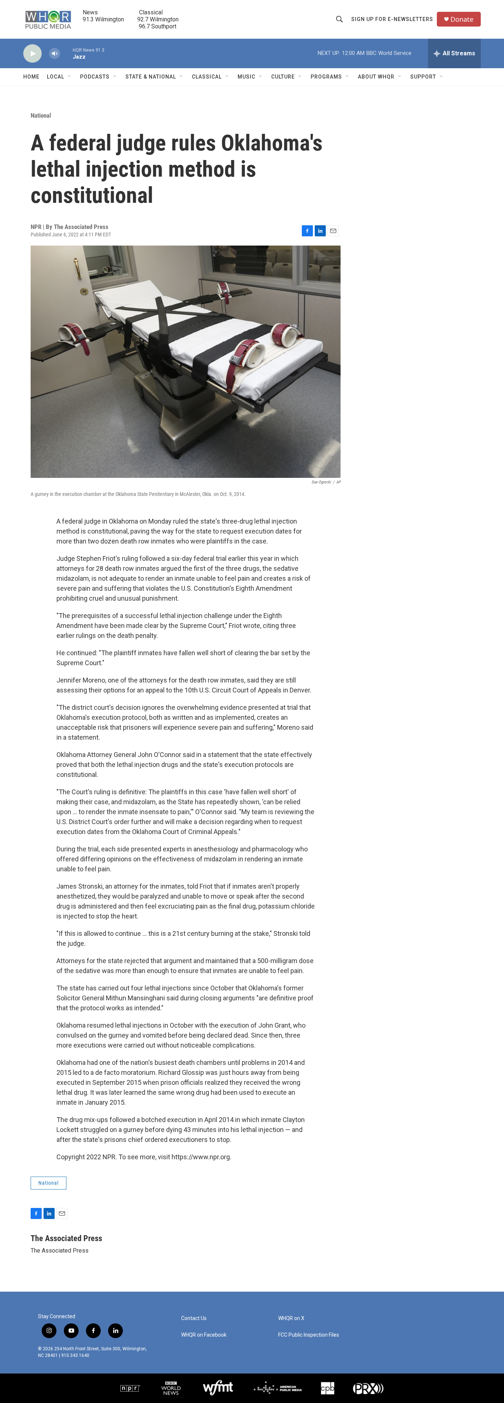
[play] (32, 53)
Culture (283, 77)
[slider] (66, 53)
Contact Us (194, 1318)
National (41, 115)
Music (246, 77)
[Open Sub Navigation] (70, 77)
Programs (326, 77)
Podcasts (95, 77)
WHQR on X (291, 1318)
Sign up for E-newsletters (392, 19)
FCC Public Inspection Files (308, 1335)
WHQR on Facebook (204, 1335)
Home (31, 77)
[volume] (54, 53)
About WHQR (376, 77)
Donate (462, 19)
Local (55, 77)
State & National (150, 77)
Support (423, 77)
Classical (207, 77)
